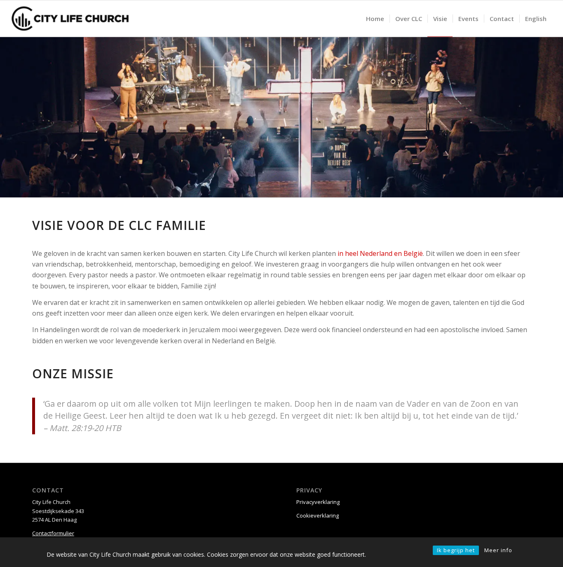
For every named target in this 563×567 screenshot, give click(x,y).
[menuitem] (375, 18)
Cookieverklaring (317, 515)
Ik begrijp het (456, 550)
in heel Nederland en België (380, 253)
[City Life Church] (70, 18)
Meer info (498, 550)
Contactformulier (53, 533)
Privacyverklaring (318, 502)
